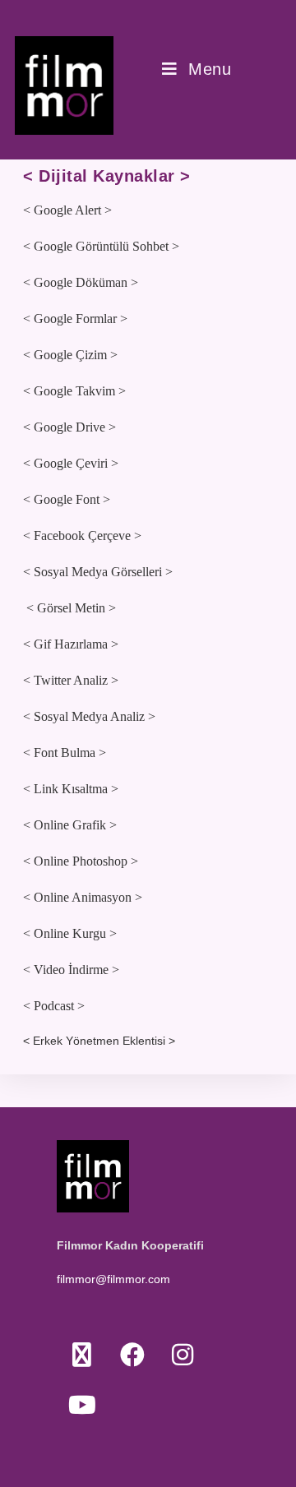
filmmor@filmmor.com (113, 1279)
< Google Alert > (67, 210)
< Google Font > (66, 499)
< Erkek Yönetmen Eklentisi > (99, 1040)
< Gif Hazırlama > (70, 644)
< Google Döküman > (80, 282)
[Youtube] (81, 1404)
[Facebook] (132, 1354)
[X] (81, 1354)
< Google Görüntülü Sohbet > (101, 246)
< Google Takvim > (74, 391)
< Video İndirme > (71, 970)
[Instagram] (182, 1354)
